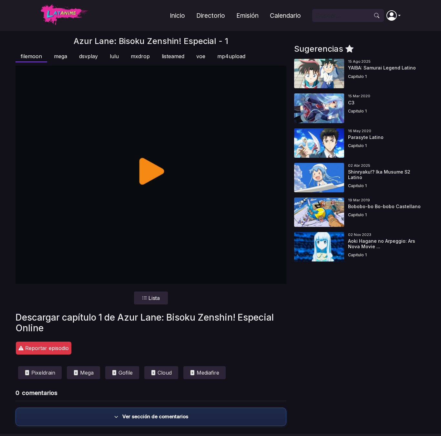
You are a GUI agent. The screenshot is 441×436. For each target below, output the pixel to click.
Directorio (210, 15)
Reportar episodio (46, 348)
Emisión (247, 15)
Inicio (177, 15)
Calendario (285, 15)
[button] (393, 15)
